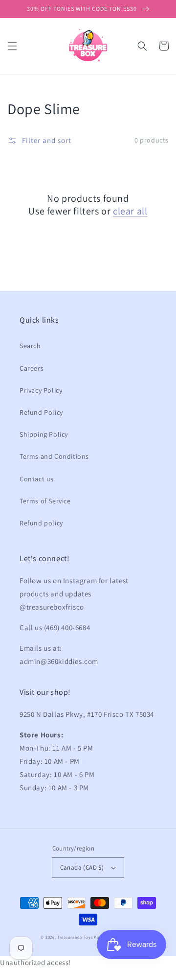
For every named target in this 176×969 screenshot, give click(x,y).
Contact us (37, 478)
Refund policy (41, 523)
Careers (32, 368)
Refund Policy (41, 412)
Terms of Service (45, 500)
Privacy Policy (41, 390)
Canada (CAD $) (82, 867)
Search (30, 345)
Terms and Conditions (54, 456)
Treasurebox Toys (74, 937)
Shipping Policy (44, 434)
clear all (130, 211)
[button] (12, 46)
